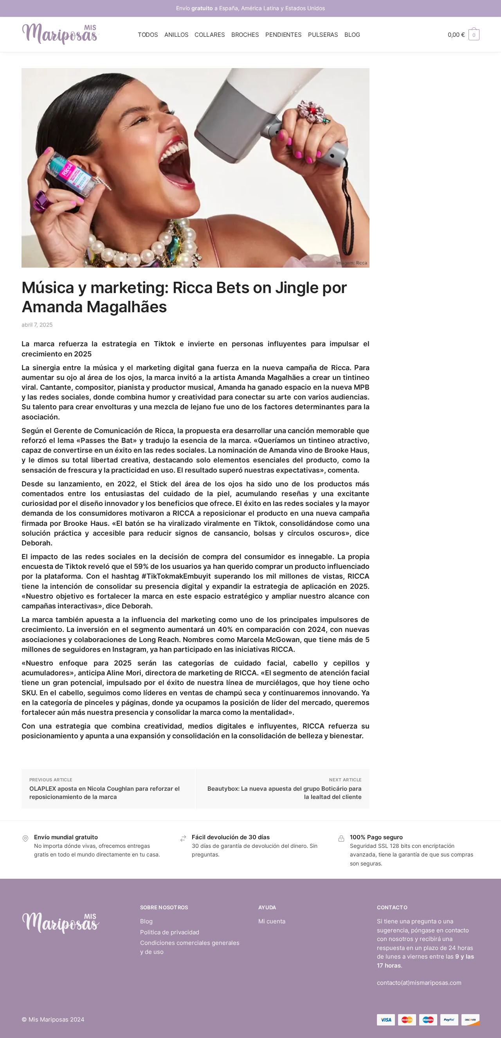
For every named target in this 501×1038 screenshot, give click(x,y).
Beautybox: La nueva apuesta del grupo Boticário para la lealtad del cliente (284, 793)
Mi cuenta (271, 921)
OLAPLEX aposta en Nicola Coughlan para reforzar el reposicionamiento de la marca (104, 793)
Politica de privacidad (169, 932)
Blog (146, 921)
